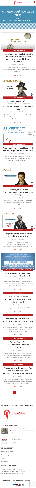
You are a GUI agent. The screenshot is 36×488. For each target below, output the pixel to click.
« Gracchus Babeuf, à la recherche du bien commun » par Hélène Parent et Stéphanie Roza (18, 105)
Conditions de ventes (7, 451)
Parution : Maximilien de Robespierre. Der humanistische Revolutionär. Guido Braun (22, 430)
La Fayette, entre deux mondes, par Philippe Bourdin (18, 234)
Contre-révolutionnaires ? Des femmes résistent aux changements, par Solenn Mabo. (18, 370)
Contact (3, 458)
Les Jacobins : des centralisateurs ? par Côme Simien (18, 344)
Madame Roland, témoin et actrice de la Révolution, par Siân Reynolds (18, 299)
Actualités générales (18, 50)
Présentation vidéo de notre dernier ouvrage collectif (18, 274)
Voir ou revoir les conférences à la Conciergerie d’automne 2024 (18, 149)
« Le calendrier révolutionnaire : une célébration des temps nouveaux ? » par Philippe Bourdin (18, 58)
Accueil (17, 18)
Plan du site (4, 461)
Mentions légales (6, 455)
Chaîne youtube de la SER (12, 269)
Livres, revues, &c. (26, 269)
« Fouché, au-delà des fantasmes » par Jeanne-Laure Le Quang (18, 192)
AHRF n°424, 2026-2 (16, 439)
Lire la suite (18, 75)
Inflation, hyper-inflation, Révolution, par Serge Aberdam (18, 320)
